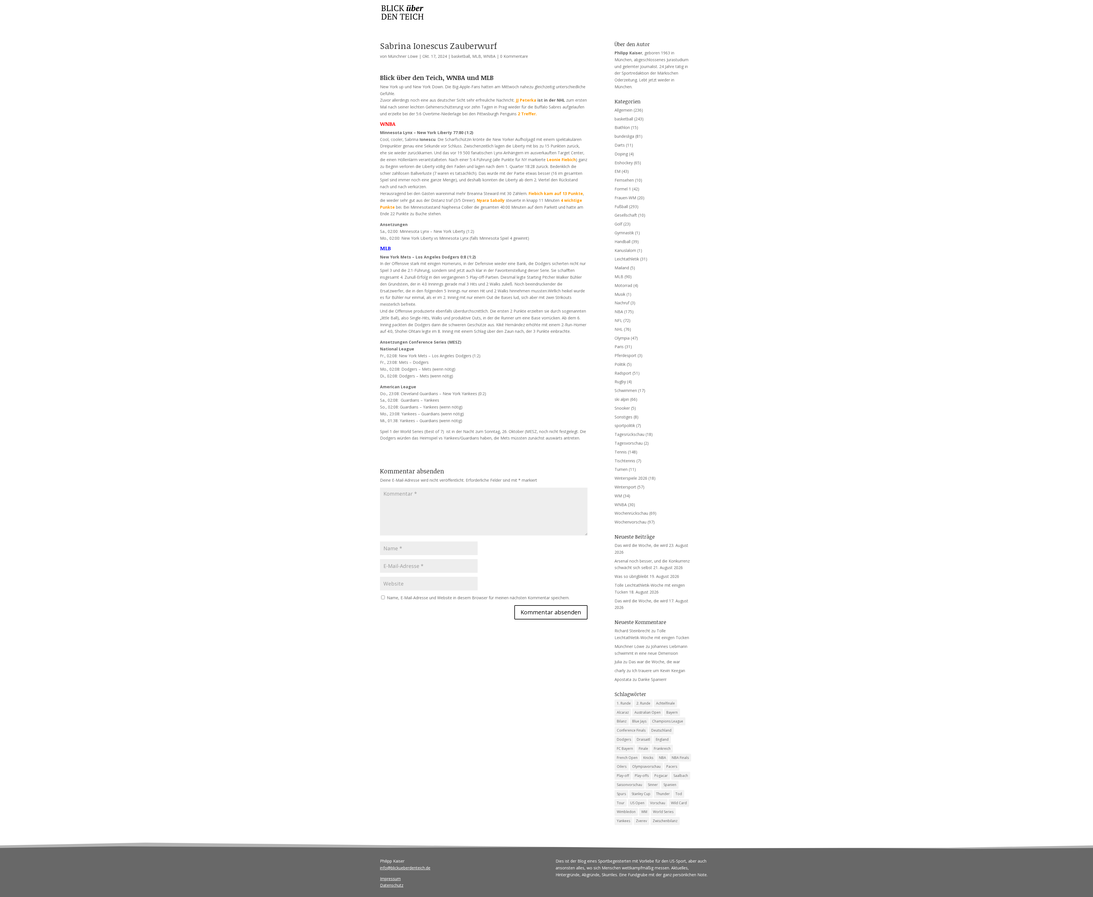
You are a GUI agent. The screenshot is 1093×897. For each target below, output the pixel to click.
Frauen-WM (625, 197)
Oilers (621, 766)
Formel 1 (623, 189)
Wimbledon (626, 811)
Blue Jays (639, 721)
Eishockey (624, 162)
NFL (618, 320)
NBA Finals (680, 757)
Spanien (669, 784)
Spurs (621, 793)
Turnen (621, 469)
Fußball (621, 206)
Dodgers (624, 739)
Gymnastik (624, 232)
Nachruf (622, 302)
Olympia (622, 338)
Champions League (667, 721)
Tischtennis (625, 460)
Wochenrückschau (631, 513)
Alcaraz (623, 712)
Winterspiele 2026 (631, 478)
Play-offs (642, 775)
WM (618, 495)
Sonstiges (623, 417)
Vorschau (657, 802)
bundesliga (624, 136)
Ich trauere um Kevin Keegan (658, 670)
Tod (678, 793)
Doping (621, 154)
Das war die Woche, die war (654, 661)
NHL (619, 329)
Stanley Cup (641, 793)
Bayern (672, 712)
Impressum (390, 878)
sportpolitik (625, 425)
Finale (643, 748)
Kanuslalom (625, 250)
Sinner (653, 784)
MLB (476, 56)
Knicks (648, 757)
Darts (620, 145)
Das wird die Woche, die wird (641, 545)
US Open (637, 802)
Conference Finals (631, 730)
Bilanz (621, 721)
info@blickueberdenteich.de (405, 868)
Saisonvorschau (629, 784)
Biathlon (622, 127)
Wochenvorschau (630, 522)
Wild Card (679, 802)
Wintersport (625, 487)
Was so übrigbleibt (631, 576)
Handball (622, 241)
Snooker (622, 408)
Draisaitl (643, 739)
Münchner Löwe (403, 56)
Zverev (641, 820)
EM (618, 171)
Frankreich (662, 748)
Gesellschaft (626, 215)
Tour (620, 802)
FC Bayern (625, 748)
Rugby (620, 381)
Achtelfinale (665, 703)
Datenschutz (391, 885)
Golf (618, 224)
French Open (627, 757)
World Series (663, 811)
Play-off (623, 775)
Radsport (623, 373)
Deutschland (661, 730)
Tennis (621, 452)
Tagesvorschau (629, 443)
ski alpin (622, 399)
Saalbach (680, 775)
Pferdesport (625, 355)
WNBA (489, 56)
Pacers (671, 766)
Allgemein (623, 110)
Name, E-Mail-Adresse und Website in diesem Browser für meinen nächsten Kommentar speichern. (478, 597)
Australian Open (647, 712)
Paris (619, 346)
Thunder (663, 793)
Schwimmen (626, 390)
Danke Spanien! (652, 679)
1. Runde (624, 703)
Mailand (622, 267)
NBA (619, 311)
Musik (620, 294)
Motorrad (623, 285)
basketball (460, 56)
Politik (620, 364)
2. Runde (643, 703)
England (662, 739)
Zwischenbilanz (665, 820)
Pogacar (661, 775)
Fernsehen (624, 180)
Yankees (623, 820)
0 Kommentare (514, 56)
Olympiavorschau (646, 766)
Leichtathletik (627, 259)
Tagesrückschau (629, 434)
